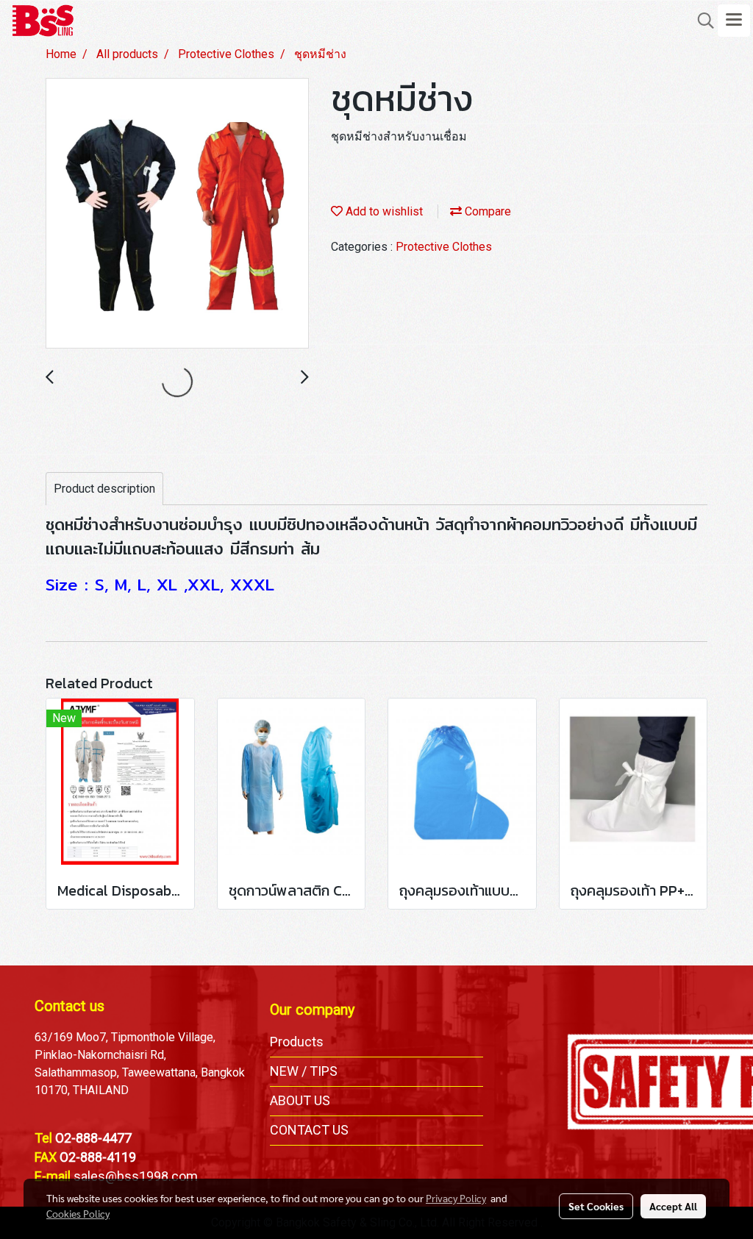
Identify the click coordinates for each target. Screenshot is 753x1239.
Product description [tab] (104, 489)
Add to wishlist (383, 211)
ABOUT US (300, 1100)
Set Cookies (596, 1206)
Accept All (673, 1206)
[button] (700, 21)
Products (297, 1041)
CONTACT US (309, 1130)
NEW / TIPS (304, 1071)
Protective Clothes (444, 247)
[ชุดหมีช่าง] (177, 214)
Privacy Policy (456, 1197)
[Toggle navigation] (734, 20)
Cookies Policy (78, 1213)
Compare (486, 211)
